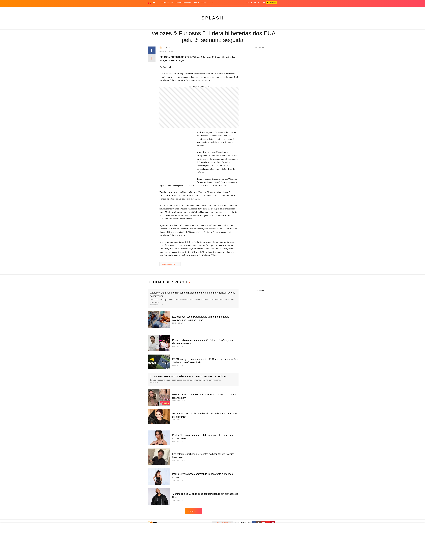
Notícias (173, 9)
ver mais (192, 511)
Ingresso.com (165, 3)
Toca (265, 9)
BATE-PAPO (175, 3)
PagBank (203, 3)
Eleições (165, 9)
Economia (195, 9)
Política (180, 9)
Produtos (152, 9)
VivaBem (229, 9)
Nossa (252, 9)
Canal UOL (244, 9)
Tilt (234, 9)
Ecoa (238, 9)
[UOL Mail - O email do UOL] (253, 2)
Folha (201, 9)
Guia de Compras (274, 9)
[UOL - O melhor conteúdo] (152, 2)
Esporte (208, 9)
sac (247, 2)
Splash (215, 9)
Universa (222, 9)
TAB (256, 9)
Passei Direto (194, 3)
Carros (187, 9)
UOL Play (210, 3)
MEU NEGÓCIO (184, 3)
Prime (260, 9)
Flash (158, 9)
